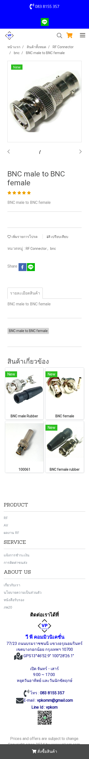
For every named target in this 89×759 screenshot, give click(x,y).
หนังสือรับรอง (14, 599)
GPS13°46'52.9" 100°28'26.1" (49, 656)
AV (6, 525)
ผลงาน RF (11, 532)
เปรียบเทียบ (59, 237)
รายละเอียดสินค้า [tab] (25, 293)
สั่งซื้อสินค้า (46, 751)
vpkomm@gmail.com (55, 700)
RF (6, 517)
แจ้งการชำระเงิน (16, 555)
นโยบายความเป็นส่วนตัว (23, 592)
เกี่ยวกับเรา (12, 585)
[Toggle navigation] (82, 35)
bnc (53, 249)
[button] (58, 35)
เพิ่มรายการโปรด (24, 237)
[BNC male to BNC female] (44, 102)
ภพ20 (8, 607)
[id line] (44, 718)
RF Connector (36, 249)
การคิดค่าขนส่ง (15, 562)
